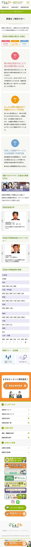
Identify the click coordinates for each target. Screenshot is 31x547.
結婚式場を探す (6, 437)
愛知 (3, 308)
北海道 (4, 279)
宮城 (3, 286)
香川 (3, 332)
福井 (11, 293)
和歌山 (23, 317)
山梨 (22, 293)
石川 (15, 293)
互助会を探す (6, 418)
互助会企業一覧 (6, 423)
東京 (18, 301)
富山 (7, 293)
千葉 (15, 301)
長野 (18, 293)
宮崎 (22, 339)
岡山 (3, 324)
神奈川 (23, 301)
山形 (11, 286)
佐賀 (7, 339)
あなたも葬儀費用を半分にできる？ (16, 166)
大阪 (11, 317)
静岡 (7, 308)
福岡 (3, 339)
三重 (11, 308)
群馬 (7, 301)
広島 (7, 324)
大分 (18, 339)
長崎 (11, 339)
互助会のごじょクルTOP (6, 11)
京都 (7, 317)
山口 (11, 324)
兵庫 (15, 317)
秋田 (7, 286)
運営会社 (4, 530)
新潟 (3, 293)
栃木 (3, 301)
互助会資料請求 (15, 385)
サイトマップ (25, 530)
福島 (15, 286)
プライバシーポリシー (14, 530)
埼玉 (11, 301)
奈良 (18, 317)
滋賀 (3, 317)
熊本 (15, 339)
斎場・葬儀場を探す (8, 433)
